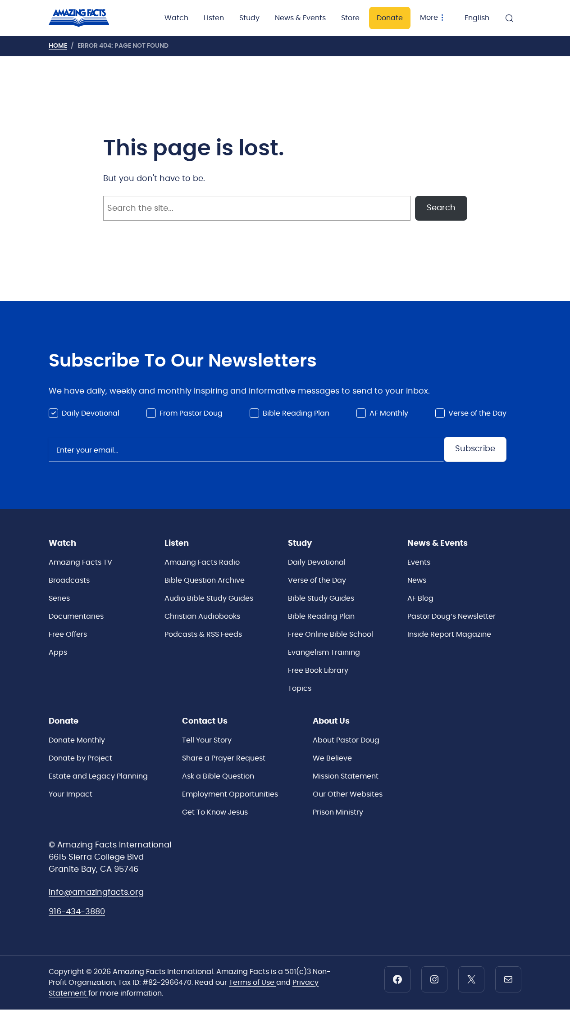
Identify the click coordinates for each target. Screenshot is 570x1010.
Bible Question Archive (204, 580)
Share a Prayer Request (223, 758)
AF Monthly (388, 413)
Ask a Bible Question (218, 776)
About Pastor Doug (346, 740)
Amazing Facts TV (80, 562)
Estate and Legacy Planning (98, 776)
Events (418, 562)
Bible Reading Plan (296, 413)
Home (58, 46)
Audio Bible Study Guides (208, 598)
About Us (331, 721)
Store (350, 18)
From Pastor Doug (191, 413)
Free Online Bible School (330, 634)
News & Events (300, 18)
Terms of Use (252, 982)
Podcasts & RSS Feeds (203, 634)
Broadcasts (69, 580)
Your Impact (70, 794)
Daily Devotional (90, 413)
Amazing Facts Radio (202, 562)
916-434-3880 (77, 912)
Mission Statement (345, 776)
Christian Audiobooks (202, 616)
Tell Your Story (207, 740)
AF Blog (420, 598)
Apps (58, 652)
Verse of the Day (477, 413)
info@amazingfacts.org (96, 892)
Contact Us (205, 721)
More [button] (429, 17)
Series (59, 598)
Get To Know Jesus (215, 812)
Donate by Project (80, 758)
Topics (299, 688)
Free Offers (68, 634)
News (416, 580)
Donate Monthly (77, 740)
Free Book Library (318, 670)
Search (441, 208)
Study (249, 18)
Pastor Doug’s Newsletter (451, 616)
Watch (176, 18)
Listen (214, 18)
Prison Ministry (338, 812)
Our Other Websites (348, 794)
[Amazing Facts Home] (88, 18)
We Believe (332, 758)
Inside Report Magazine (449, 634)
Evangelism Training (324, 652)
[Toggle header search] (509, 18)
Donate (390, 18)
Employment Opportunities (230, 794)
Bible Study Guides (321, 598)
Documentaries (76, 616)
